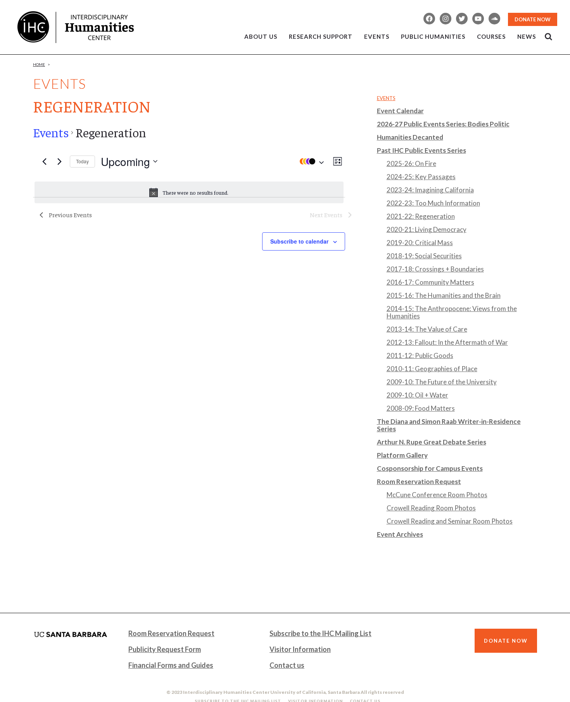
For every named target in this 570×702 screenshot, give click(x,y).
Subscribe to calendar (299, 241)
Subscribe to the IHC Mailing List (320, 633)
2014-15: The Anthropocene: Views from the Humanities (452, 312)
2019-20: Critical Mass (420, 243)
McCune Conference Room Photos (437, 495)
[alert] (189, 192)
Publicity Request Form (164, 649)
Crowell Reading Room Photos (431, 508)
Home (39, 64)
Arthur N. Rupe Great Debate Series (431, 442)
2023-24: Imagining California (430, 190)
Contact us (286, 665)
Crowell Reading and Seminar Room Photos (450, 521)
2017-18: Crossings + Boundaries (435, 269)
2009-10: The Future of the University (442, 382)
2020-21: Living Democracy (426, 229)
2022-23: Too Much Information (433, 203)
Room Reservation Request (419, 481)
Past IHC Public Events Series (421, 150)
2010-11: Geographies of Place (432, 369)
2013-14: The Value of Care (427, 329)
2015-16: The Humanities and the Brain (444, 295)
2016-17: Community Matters (430, 282)
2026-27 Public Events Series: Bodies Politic (443, 124)
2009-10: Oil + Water (417, 395)
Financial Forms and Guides (170, 665)
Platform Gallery (402, 455)
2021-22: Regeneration (421, 216)
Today (82, 161)
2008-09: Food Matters (421, 408)
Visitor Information (300, 649)
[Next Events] (59, 161)
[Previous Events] (44, 161)
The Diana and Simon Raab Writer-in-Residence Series (449, 425)
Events (51, 132)
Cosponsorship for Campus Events (430, 468)
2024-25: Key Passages (421, 177)
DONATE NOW (533, 19)
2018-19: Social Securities (424, 256)
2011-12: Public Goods (420, 355)
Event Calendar (400, 111)
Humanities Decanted (410, 137)
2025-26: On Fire (411, 163)
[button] (310, 161)
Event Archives (400, 534)
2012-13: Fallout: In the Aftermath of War (447, 342)
